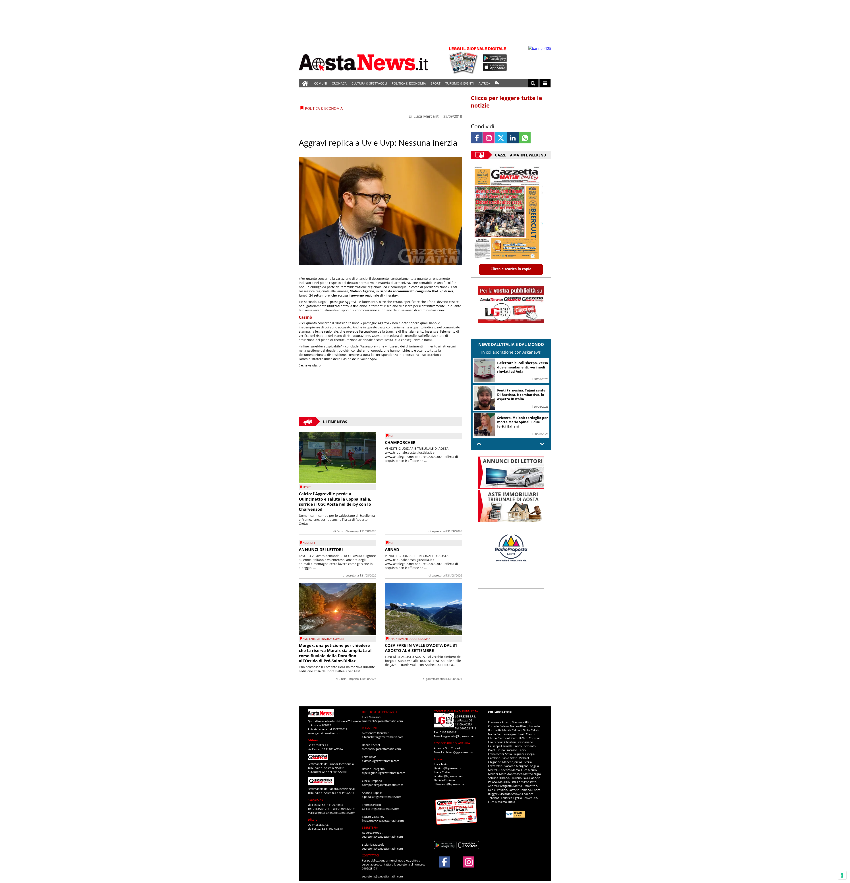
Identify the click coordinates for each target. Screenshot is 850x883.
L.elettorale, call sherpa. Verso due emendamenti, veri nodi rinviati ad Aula (522, 367)
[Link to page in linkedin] (513, 137)
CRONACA (339, 83)
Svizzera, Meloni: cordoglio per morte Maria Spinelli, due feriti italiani (522, 421)
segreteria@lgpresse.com (458, 736)
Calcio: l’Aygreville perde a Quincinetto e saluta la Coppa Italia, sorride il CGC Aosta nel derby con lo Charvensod (335, 501)
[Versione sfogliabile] (464, 60)
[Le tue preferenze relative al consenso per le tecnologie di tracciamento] (842, 875)
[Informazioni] (497, 83)
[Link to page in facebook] (477, 137)
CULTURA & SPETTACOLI (369, 83)
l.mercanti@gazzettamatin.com (382, 721)
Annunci (309, 543)
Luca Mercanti (426, 116)
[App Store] (495, 67)
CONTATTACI (370, 855)
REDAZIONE (315, 800)
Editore (313, 740)
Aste (392, 436)
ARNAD (392, 549)
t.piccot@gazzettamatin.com (381, 809)
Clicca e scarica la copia (511, 268)
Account (439, 759)
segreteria (438, 531)
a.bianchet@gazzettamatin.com (383, 737)
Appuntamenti (399, 639)
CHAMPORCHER (400, 442)
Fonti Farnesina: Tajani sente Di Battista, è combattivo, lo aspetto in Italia (521, 394)
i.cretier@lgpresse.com (449, 776)
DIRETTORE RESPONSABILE (380, 712)
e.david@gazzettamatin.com (380, 761)
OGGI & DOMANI (420, 639)
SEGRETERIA (370, 827)
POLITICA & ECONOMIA (409, 83)
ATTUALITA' (324, 639)
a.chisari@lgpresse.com (457, 752)
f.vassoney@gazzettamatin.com (383, 821)
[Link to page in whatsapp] (525, 137)
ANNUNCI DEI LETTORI (321, 549)
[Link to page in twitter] (500, 137)
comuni (338, 639)
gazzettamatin (435, 679)
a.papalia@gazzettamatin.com (382, 797)
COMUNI (320, 83)
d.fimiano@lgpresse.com (450, 784)
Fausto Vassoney (347, 531)
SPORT (435, 83)
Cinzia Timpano (349, 679)
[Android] (495, 58)
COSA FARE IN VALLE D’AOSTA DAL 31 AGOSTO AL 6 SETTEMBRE (421, 648)
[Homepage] (305, 83)
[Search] (533, 83)
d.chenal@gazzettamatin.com (381, 749)
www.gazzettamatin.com (324, 733)
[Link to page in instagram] (489, 137)
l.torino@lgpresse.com (448, 768)
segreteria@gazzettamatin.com (335, 813)
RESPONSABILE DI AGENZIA (452, 743)
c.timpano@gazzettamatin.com (382, 785)
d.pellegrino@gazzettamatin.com (383, 773)
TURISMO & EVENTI (459, 83)
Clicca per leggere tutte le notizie (506, 101)
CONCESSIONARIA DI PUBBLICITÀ (456, 711)
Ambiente (309, 639)
